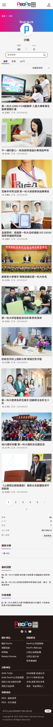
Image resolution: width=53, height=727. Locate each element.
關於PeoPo (7, 643)
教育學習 (47, 536)
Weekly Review (9, 656)
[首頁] (26, 4)
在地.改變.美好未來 (35, 681)
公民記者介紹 (32, 656)
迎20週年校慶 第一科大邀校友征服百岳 (23, 444)
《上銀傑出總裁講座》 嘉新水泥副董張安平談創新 (25, 487)
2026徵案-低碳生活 (35, 673)
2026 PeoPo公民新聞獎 (13, 677)
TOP (48, 711)
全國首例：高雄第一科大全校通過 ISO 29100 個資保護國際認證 (26, 234)
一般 (4, 553)
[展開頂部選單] (48, 4)
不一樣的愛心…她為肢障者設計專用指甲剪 (25, 150)
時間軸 (5, 652)
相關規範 (6, 647)
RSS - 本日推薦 (9, 702)
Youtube (30, 631)
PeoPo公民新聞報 (34, 643)
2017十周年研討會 (35, 677)
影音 (14, 61)
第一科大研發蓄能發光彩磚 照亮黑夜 (22, 317)
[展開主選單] (4, 4)
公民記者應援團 (33, 652)
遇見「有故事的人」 (35, 686)
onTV (22, 61)
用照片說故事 (8, 686)
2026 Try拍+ (7, 673)
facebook (22, 631)
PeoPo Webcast (34, 647)
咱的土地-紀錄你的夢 (11, 681)
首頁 (4, 16)
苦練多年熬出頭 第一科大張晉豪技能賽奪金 (25, 191)
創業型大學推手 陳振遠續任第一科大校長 (24, 276)
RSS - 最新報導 (9, 698)
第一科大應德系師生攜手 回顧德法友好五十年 (25, 401)
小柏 (26, 40)
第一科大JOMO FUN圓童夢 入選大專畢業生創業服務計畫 (26, 107)
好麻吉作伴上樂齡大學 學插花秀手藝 (22, 359)
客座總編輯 (31, 660)
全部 (5, 61)
